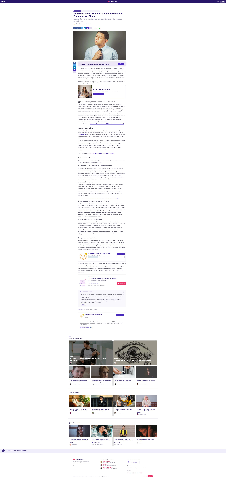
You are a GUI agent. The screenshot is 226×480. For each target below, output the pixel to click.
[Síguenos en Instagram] (135, 473)
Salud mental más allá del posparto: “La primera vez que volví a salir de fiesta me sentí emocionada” (101, 441)
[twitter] (82, 28)
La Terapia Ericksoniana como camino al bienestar (123, 410)
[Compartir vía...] (74, 72)
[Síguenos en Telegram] (140, 473)
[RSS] (142, 473)
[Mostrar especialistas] (3, 450)
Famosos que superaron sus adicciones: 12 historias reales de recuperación (101, 410)
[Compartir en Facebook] (74, 63)
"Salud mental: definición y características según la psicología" (104, 198)
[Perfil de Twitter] (93, 327)
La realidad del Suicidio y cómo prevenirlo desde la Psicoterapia (101, 381)
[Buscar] (214, 1)
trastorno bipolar (82, 134)
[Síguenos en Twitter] (130, 473)
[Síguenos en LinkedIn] (133, 473)
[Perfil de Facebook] (91, 327)
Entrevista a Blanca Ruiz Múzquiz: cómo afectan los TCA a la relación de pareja (78, 410)
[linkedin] (85, 28)
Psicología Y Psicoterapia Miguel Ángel (83, 23)
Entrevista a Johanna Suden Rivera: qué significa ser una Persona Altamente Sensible (146, 411)
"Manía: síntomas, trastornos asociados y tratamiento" (101, 153)
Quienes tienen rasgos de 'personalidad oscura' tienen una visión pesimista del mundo (79, 441)
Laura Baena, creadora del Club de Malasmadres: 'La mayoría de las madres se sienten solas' (124, 441)
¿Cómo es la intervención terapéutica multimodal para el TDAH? (78, 381)
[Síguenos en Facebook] (128, 473)
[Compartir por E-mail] (74, 70)
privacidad (104, 476)
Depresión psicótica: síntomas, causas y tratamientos (146, 381)
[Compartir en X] (74, 65)
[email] (87, 28)
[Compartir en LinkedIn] (74, 67)
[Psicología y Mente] (113, 1)
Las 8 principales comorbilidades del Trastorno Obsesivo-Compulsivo (122, 381)
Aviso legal (100, 476)
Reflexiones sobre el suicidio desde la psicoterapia (145, 440)
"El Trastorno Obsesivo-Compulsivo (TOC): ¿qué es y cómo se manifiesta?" (107, 123)
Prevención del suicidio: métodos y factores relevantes (134, 360)
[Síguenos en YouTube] (137, 473)
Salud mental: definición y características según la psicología (88, 359)
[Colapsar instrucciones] (123, 292)
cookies (108, 476)
